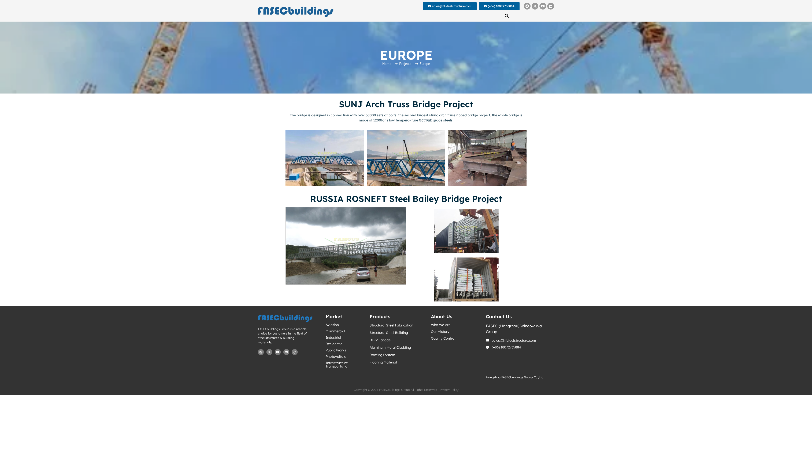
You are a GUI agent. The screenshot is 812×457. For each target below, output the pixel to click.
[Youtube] (542, 6)
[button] (506, 15)
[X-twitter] (535, 6)
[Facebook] (527, 6)
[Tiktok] (295, 352)
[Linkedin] (550, 6)
